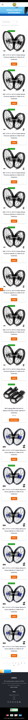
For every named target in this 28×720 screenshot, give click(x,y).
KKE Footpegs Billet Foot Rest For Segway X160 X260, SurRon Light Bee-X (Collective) (14, 411)
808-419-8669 (14, 687)
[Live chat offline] (5, 672)
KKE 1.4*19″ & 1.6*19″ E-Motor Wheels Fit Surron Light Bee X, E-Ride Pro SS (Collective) (14, 452)
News (14, 699)
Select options (14, 420)
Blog (14, 697)
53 (14, 665)
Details (14, 64)
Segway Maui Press (14, 695)
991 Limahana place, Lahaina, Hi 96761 (14, 681)
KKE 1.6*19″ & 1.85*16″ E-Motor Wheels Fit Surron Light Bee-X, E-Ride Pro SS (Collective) (14, 57)
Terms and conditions (19, 718)
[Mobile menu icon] (3, 5)
